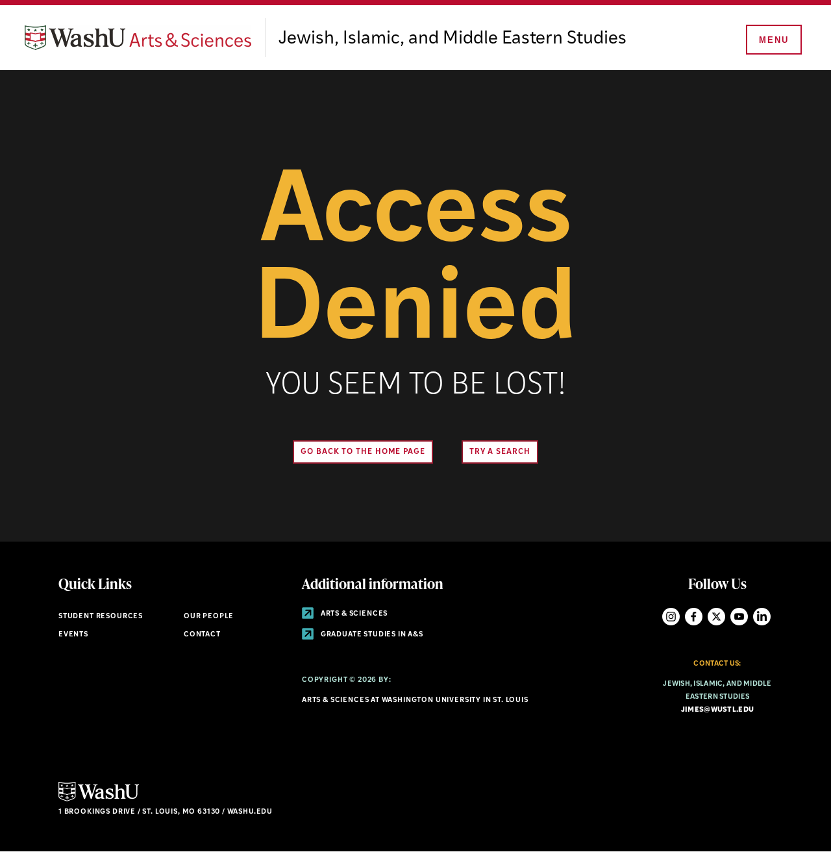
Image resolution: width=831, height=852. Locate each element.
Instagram (671, 616)
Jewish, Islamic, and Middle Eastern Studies (452, 39)
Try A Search (499, 452)
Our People (209, 616)
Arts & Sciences (353, 614)
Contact (202, 634)
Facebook (693, 616)
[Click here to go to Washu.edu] (98, 799)
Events (73, 634)
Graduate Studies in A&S (371, 634)
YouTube (739, 616)
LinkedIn (762, 616)
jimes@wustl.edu (717, 710)
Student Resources (100, 616)
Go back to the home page (363, 452)
